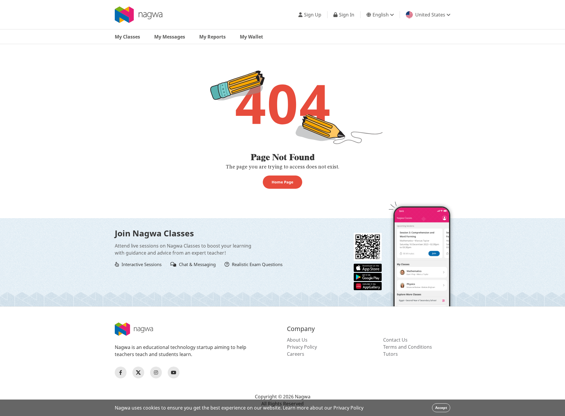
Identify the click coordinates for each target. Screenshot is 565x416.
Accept (441, 407)
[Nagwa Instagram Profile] (156, 372)
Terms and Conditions (407, 347)
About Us (297, 340)
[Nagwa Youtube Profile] (174, 372)
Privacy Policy (302, 347)
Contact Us (395, 340)
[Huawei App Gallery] (368, 285)
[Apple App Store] (368, 267)
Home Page (282, 182)
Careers (295, 354)
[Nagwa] (138, 14)
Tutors (390, 354)
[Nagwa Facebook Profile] (121, 372)
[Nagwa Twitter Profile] (138, 372)
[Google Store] (368, 276)
